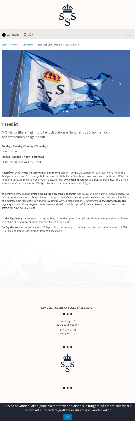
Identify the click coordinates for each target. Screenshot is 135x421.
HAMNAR (14, 44)
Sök (30, 35)
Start (4, 44)
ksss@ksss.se (67, 333)
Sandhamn (28, 44)
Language (13, 35)
